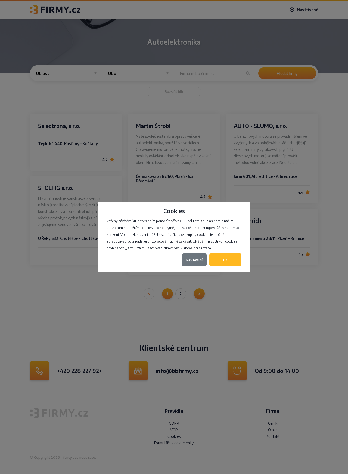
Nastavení (194, 260)
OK (225, 260)
